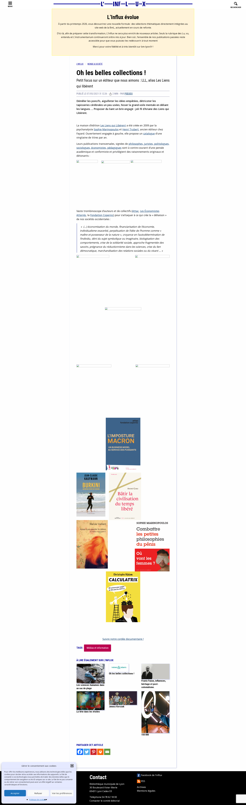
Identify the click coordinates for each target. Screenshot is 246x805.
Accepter (15, 793)
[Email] (107, 752)
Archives (141, 787)
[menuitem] (82, 64)
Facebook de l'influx (151, 775)
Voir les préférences (62, 793)
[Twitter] (87, 752)
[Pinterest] (93, 752)
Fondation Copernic (101, 215)
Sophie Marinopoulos (106, 129)
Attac (135, 211)
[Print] (100, 752)
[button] (72, 765)
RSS (143, 781)
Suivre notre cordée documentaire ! (123, 639)
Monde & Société (95, 64)
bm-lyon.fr (146, 46)
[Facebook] (80, 752)
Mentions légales (146, 790)
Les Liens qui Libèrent (113, 125)
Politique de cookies (37, 799)
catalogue (149, 133)
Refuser (38, 793)
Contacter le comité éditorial (105, 800)
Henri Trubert (130, 129)
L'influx (79, 64)
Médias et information (97, 647)
